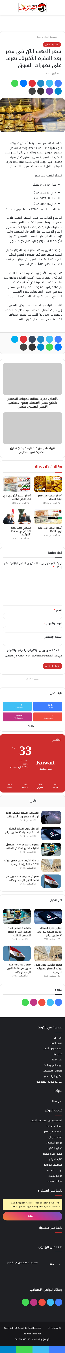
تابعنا (31, 1216)
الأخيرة (32, 801)
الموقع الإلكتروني (53, 637)
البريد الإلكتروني (53, 623)
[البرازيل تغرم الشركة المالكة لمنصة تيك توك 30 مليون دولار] (51, 833)
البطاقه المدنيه (54, 1126)
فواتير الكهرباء (54, 1148)
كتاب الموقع (55, 1159)
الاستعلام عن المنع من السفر (46, 1120)
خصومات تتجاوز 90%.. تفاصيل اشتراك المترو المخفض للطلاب (22, 846)
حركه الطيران (55, 1137)
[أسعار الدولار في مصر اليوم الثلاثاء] (48, 516)
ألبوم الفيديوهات (53, 1065)
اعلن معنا (57, 1059)
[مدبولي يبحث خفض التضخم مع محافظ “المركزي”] (17, 516)
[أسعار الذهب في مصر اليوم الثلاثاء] (48, 484)
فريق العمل (56, 1043)
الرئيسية (54, 37)
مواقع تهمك (55, 1176)
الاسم (58, 610)
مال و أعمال (42, 37)
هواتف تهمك (54, 1181)
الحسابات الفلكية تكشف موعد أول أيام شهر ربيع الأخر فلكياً (22, 814)
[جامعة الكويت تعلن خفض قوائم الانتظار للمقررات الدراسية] (51, 865)
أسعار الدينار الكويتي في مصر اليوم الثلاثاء (17, 497)
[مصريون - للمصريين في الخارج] (32, 8)
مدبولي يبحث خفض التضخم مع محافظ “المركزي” (20, 531)
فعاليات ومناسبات (52, 1070)
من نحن (58, 1037)
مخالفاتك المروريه (53, 1165)
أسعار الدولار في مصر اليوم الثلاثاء (50, 529)
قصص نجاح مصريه (52, 1154)
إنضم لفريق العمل (52, 1048)
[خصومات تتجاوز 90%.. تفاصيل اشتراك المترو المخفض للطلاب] (51, 849)
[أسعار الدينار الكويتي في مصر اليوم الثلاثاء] (17, 484)
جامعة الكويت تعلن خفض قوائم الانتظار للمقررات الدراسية (21, 862)
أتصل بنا (57, 1054)
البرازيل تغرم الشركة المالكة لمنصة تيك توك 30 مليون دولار (22, 830)
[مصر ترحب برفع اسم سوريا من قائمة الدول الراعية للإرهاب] (51, 881)
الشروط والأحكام (53, 1076)
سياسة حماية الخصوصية (49, 1082)
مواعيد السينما (54, 1170)
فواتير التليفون (54, 1142)
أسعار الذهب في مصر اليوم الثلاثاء (50, 497)
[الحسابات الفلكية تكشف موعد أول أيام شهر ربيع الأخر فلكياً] (51, 817)
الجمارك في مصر (53, 1131)
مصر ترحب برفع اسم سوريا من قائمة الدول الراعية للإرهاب (22, 878)
